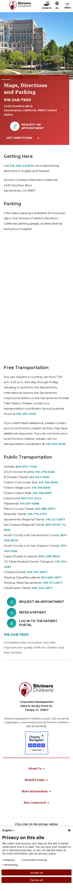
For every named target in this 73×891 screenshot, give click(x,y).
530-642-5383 (39, 477)
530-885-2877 (45, 508)
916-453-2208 (20, 165)
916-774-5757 (37, 514)
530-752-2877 (37, 572)
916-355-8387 (42, 493)
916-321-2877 (55, 519)
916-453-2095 (26, 414)
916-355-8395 (48, 482)
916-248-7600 (17, 100)
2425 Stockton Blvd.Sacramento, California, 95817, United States (30, 110)
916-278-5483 (45, 472)
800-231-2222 (31, 498)
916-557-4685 (29, 503)
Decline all (36, 880)
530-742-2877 (42, 588)
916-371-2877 (53, 582)
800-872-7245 (26, 466)
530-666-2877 (51, 577)
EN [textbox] (57, 8)
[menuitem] (36, 768)
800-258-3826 (49, 556)
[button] (57, 6)
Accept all (37, 872)
